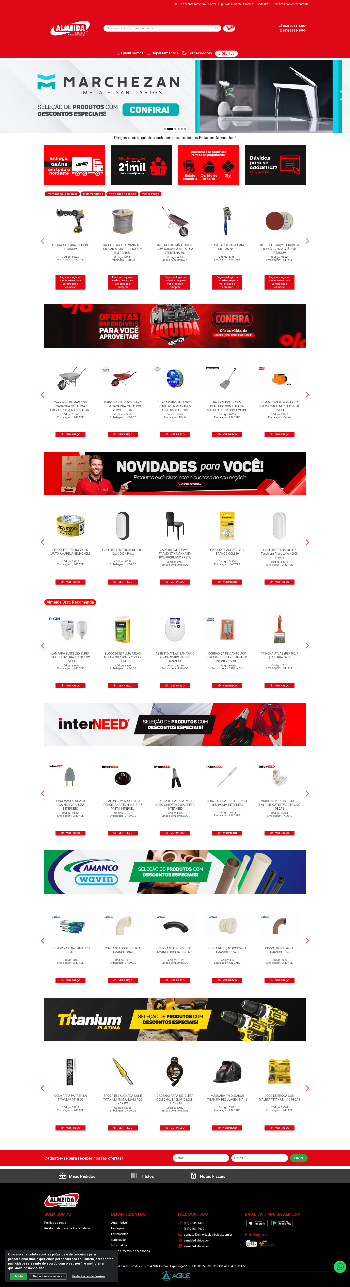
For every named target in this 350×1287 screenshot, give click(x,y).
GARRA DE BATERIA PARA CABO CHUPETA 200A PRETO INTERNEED (175, 804)
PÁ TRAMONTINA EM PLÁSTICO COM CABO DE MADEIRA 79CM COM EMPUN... (227, 406)
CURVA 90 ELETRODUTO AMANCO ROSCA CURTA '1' (175, 950)
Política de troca (55, 1223)
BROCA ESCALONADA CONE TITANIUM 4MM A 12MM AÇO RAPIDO (122, 1099)
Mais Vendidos (93, 194)
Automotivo (119, 1223)
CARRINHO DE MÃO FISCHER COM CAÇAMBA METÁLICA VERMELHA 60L (70, 249)
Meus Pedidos (81, 1176)
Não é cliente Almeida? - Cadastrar (247, 4)
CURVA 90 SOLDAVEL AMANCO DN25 (279, 950)
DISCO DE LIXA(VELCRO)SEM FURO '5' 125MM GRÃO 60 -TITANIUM (175, 249)
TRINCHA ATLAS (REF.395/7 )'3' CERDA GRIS (279, 655)
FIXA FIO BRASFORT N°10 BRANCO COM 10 (227, 551)
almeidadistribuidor (196, 1240)
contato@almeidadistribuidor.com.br (207, 1234)
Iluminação (118, 1240)
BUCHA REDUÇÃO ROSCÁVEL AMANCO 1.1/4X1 (227, 950)
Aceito (18, 1276)
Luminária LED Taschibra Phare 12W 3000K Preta (122, 551)
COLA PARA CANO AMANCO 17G (70, 950)
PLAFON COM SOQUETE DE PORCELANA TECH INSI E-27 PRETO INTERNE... (123, 804)
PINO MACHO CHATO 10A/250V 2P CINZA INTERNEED (70, 804)
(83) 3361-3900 (294, 30)
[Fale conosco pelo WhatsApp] (340, 1267)
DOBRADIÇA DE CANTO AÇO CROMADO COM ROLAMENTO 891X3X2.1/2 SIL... (227, 657)
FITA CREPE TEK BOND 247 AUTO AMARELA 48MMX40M (70, 551)
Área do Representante (294, 4)
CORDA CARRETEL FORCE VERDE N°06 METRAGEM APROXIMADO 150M (175, 406)
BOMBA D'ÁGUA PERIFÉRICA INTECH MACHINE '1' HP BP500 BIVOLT (279, 406)
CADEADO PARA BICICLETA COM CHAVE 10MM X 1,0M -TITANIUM (175, 1099)
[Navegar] (7, 95)
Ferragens (118, 1228)
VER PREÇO (73, 434)
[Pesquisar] (217, 28)
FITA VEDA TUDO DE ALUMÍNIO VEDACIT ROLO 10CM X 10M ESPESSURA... (279, 249)
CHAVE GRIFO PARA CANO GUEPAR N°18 (123, 247)
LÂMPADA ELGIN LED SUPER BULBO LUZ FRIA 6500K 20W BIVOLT (70, 657)
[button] (165, 129)
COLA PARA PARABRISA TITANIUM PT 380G (70, 1097)
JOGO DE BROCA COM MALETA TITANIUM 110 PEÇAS (279, 1097)
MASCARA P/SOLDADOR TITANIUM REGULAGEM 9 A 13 (227, 1097)
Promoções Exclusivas (62, 194)
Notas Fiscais (212, 1176)
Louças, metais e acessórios (130, 1251)
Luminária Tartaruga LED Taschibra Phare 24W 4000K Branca (279, 553)
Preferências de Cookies (88, 1276)
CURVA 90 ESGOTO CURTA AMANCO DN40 (123, 950)
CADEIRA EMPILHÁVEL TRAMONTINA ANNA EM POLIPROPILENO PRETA (175, 553)
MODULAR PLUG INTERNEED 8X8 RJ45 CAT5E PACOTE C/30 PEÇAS (279, 804)
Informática (119, 1245)
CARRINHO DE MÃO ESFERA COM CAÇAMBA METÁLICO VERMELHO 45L (123, 406)
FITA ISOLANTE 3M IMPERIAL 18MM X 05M (227, 247)
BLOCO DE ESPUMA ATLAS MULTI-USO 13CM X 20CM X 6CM (122, 657)
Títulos (147, 1176)
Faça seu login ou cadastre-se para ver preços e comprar (70, 282)
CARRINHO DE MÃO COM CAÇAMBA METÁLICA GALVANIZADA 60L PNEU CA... (70, 406)
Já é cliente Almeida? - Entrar (197, 4)
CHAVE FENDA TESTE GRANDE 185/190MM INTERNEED (227, 803)
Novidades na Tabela (122, 194)
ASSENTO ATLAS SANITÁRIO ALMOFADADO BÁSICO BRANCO (175, 657)
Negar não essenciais (47, 1276)
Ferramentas (119, 1234)
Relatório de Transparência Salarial (67, 1228)
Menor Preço (150, 194)
